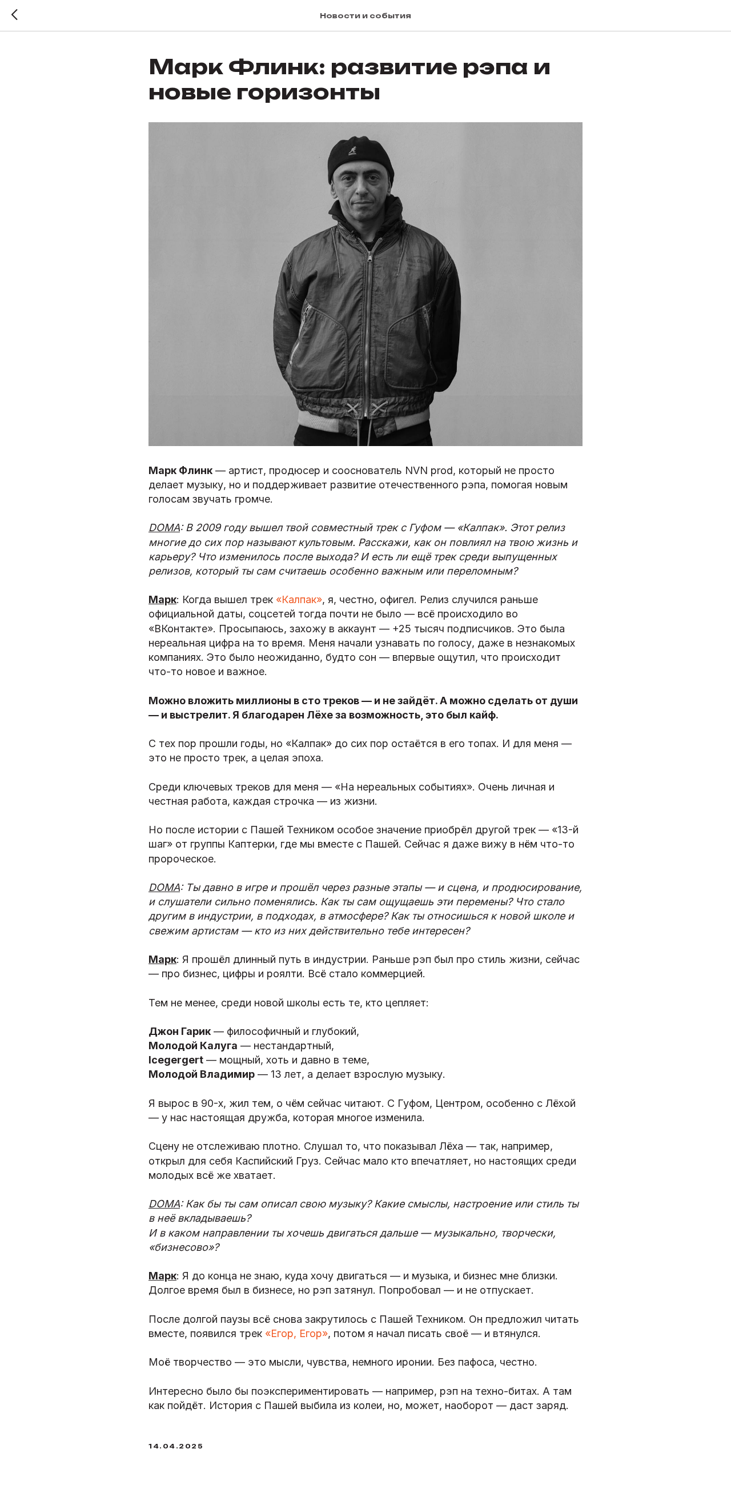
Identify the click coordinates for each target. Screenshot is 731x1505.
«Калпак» (297, 599)
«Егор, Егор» (295, 1333)
